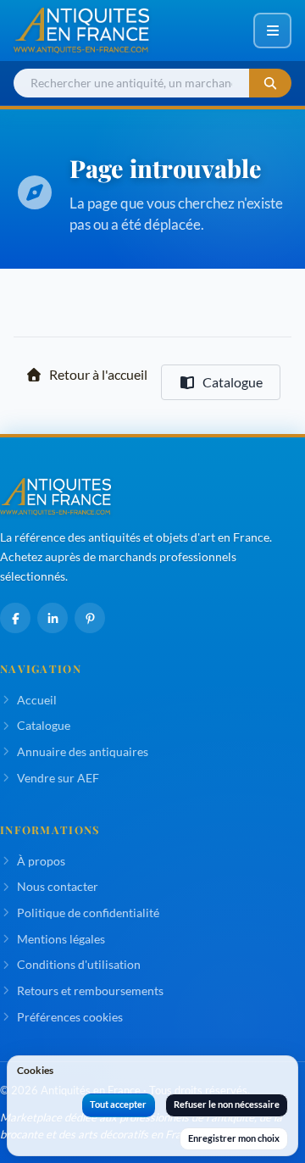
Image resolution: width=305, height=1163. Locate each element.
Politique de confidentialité (88, 912)
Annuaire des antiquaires (82, 751)
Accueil (37, 700)
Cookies (35, 1070)
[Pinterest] (90, 618)
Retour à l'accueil (98, 374)
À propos (41, 861)
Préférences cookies (70, 1017)
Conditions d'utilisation (79, 964)
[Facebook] (15, 618)
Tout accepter (118, 1104)
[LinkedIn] (52, 618)
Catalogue (232, 382)
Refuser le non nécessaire (227, 1104)
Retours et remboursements (90, 990)
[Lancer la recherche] (270, 83)
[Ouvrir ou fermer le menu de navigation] (272, 30)
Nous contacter (57, 886)
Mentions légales (61, 939)
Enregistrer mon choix (234, 1138)
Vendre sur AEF (58, 778)
